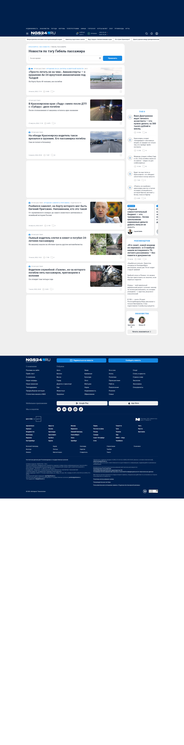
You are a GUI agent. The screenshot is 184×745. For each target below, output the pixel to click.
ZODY (111, 28)
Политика (112, 377)
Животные (61, 391)
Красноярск (33, 47)
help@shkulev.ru (40, 479)
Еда (58, 387)
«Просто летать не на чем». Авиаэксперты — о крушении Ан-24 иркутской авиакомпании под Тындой (57, 74)
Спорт (135, 370)
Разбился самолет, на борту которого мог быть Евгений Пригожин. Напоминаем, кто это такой (58, 207)
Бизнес (59, 374)
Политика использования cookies (103, 479)
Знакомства (44, 28)
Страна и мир (138, 377)
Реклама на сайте (32, 370)
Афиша (83, 28)
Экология (136, 380)
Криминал (88, 374)
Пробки (92, 33)
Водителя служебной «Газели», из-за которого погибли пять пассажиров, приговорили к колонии (57, 272)
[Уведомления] (151, 34)
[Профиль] (156, 34)
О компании (30, 377)
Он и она (112, 370)
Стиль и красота (139, 374)
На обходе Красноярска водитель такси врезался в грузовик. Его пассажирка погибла (57, 137)
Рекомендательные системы (102, 482)
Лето (86, 380)
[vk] (64, 409)
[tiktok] (81, 409)
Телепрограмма (73, 28)
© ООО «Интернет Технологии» (36, 491)
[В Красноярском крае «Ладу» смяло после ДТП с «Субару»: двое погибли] (106, 110)
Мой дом (87, 384)
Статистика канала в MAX (36, 394)
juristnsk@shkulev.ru (74, 477)
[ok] (70, 409)
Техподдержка (31, 387)
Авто (58, 370)
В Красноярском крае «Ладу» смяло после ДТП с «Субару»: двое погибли (58, 105)
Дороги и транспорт (64, 384)
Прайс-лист (30, 374)
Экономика (137, 384)
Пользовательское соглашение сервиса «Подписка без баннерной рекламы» (116, 485)
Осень (111, 374)
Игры (128, 28)
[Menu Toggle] (27, 34)
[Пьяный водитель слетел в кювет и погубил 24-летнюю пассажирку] (106, 244)
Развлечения (114, 387)
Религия (112, 391)
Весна (59, 377)
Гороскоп (92, 28)
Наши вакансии (32, 384)
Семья (111, 394)
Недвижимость (32, 28)
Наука (86, 387)
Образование (89, 394)
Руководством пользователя (102, 468)
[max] (75, 409)
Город (59, 380)
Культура (87, 377)
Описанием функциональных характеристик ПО (107, 470)
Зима (86, 370)
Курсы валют (102, 28)
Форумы (62, 28)
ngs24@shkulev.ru (50, 476)
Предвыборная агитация (35, 391)
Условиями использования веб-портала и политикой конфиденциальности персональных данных (123, 471)
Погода (54, 28)
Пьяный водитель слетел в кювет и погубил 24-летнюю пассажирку (58, 239)
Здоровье (60, 394)
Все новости (45, 47)
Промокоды (119, 28)
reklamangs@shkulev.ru (100, 461)
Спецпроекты (138, 387)
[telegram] (59, 409)
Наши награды (31, 380)
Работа (111, 384)
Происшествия (114, 380)
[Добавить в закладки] (121, 91)
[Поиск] (146, 34)
